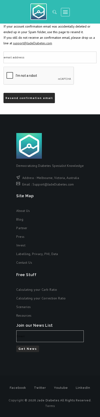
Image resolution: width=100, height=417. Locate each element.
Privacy (37, 254)
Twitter (40, 387)
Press (20, 237)
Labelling (23, 254)
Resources (24, 315)
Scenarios (23, 307)
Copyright (16, 400)
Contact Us (24, 262)
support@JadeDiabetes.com (32, 43)
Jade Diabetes (38, 12)
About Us (23, 211)
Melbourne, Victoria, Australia (58, 178)
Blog (19, 219)
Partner (21, 228)
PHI (47, 254)
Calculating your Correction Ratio (41, 298)
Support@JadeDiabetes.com (53, 184)
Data (54, 254)
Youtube (61, 387)
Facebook (18, 387)
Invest (20, 245)
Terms (50, 406)
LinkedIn (83, 387)
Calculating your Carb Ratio (36, 289)
